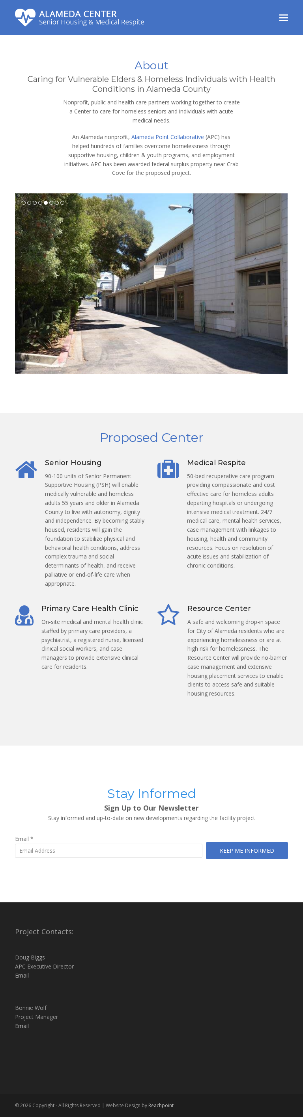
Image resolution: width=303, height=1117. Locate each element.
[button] (283, 17)
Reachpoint (161, 1105)
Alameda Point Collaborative (167, 137)
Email (24, 838)
